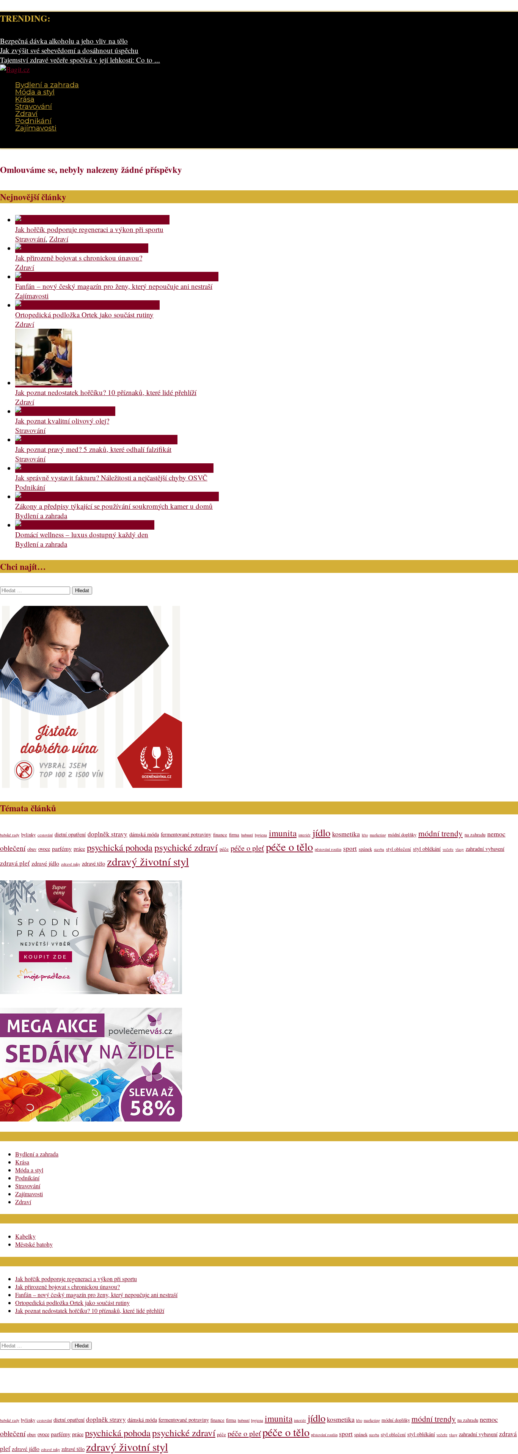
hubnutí (247, 835)
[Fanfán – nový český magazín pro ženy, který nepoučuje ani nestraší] (116, 276)
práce (79, 848)
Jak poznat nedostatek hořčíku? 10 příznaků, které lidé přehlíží (105, 392)
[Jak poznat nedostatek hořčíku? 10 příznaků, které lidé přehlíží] (43, 382)
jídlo (321, 832)
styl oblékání (427, 848)
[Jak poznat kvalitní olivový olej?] (65, 411)
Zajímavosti (36, 128)
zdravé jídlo (45, 863)
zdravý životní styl (148, 861)
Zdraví (26, 113)
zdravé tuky (70, 864)
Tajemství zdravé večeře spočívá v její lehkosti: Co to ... (80, 59)
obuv (31, 849)
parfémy (62, 848)
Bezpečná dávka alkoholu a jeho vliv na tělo (64, 40)
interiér (304, 835)
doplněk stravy (107, 834)
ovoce (44, 848)
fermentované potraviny (186, 834)
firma (234, 834)
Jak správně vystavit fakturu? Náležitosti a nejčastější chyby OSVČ (111, 477)
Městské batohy (34, 1244)
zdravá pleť (15, 863)
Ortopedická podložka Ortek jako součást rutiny (84, 314)
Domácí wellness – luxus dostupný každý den (81, 534)
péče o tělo (289, 846)
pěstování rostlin (328, 849)
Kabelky (25, 1236)
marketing (378, 835)
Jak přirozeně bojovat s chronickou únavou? (78, 257)
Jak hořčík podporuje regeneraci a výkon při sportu (89, 229)
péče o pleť (247, 848)
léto (365, 835)
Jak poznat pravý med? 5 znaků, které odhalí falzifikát (93, 449)
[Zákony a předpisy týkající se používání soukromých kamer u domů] (117, 496)
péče (224, 849)
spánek (365, 849)
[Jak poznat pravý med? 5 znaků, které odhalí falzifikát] (96, 439)
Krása (25, 99)
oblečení (12, 848)
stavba (379, 849)
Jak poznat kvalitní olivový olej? (62, 420)
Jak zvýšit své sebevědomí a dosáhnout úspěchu (69, 50)
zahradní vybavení (485, 848)
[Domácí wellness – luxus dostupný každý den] (84, 525)
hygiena (261, 835)
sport (350, 848)
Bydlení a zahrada (47, 84)
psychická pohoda (119, 847)
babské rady (9, 835)
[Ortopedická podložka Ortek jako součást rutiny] (87, 305)
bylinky (28, 834)
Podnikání (33, 120)
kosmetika (346, 833)
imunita (283, 833)
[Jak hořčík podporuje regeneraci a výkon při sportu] (92, 219)
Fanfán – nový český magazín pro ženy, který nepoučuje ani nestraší (113, 286)
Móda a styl (35, 92)
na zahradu (475, 834)
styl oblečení (398, 849)
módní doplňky (402, 834)
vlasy (459, 849)
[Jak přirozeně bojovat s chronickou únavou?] (81, 248)
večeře (448, 849)
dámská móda (144, 834)
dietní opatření (70, 834)
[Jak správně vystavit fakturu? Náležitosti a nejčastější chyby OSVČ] (114, 468)
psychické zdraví (186, 847)
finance (220, 834)
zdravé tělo (93, 863)
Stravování (33, 106)
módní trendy (440, 833)
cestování (45, 835)
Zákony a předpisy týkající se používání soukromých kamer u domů (114, 506)
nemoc (496, 833)
